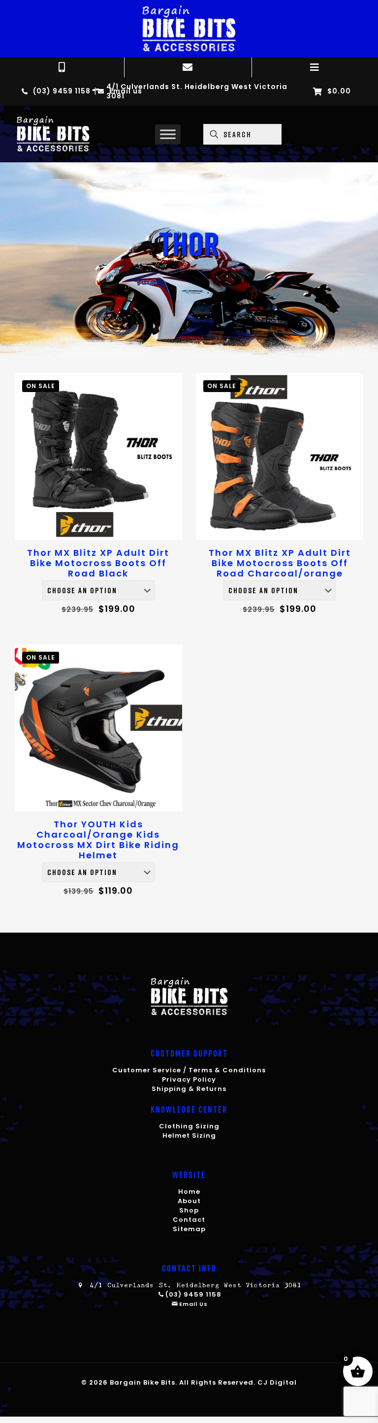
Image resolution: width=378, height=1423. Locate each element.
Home (189, 1191)
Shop (189, 1210)
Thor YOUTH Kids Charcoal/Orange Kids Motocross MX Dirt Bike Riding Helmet (98, 839)
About (189, 1201)
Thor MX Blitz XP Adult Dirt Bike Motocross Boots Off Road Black (98, 562)
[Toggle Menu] (168, 134)
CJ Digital (277, 1382)
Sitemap (189, 1229)
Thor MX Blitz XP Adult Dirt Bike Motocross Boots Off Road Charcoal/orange (280, 562)
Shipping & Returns (189, 1088)
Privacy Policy (189, 1079)
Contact (189, 1219)
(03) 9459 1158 (193, 1294)
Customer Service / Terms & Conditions (189, 1070)
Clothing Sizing (189, 1126)
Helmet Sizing (189, 1135)
